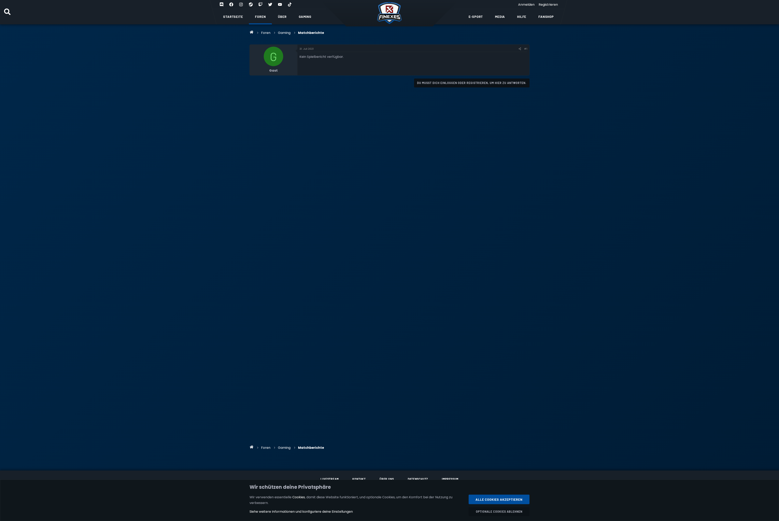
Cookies (298, 497)
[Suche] (7, 12)
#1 (525, 49)
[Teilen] (520, 49)
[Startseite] (252, 32)
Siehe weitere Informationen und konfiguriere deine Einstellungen (301, 511)
